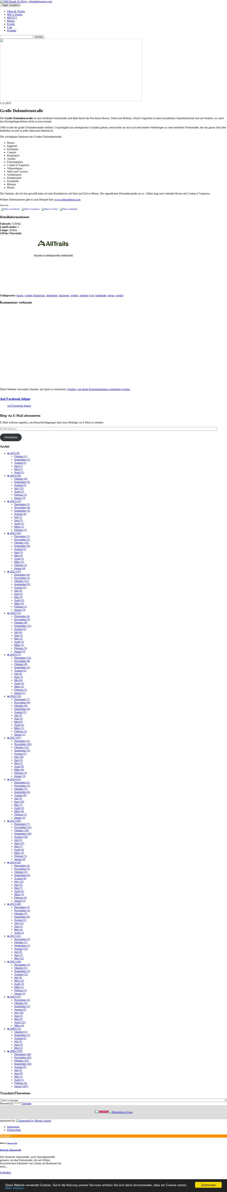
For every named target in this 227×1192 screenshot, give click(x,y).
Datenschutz (14, 1129)
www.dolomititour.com (68, 199)
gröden (74, 295)
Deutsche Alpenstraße (10, 1150)
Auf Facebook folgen (15, 399)
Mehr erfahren (14, 1188)
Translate (26, 1103)
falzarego (64, 295)
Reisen (11, 20)
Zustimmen (208, 1185)
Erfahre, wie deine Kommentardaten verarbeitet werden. (99, 389)
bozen (19, 295)
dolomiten (51, 295)
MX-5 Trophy (15, 14)
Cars (9, 27)
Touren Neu (12, 1143)
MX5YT (12, 17)
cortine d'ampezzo (35, 295)
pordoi (119, 295)
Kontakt (11, 30)
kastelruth (100, 295)
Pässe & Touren (16, 11)
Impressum (13, 1126)
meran (111, 295)
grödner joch (87, 295)
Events (11, 24)
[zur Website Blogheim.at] (121, 1112)
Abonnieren (10, 437)
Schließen (5, 1172)
